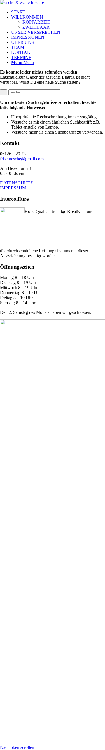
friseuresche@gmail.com (22, 158)
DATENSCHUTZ (16, 182)
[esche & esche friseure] (22, 2)
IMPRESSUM (13, 188)
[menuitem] (58, 12)
